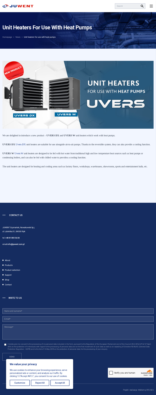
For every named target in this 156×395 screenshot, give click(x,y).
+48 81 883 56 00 (12, 238)
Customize (19, 383)
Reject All (40, 383)
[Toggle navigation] (151, 6)
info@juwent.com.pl (16, 244)
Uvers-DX (21, 144)
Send (12, 357)
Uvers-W (18, 153)
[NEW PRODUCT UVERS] (78, 95)
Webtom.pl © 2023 (146, 390)
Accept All (60, 383)
